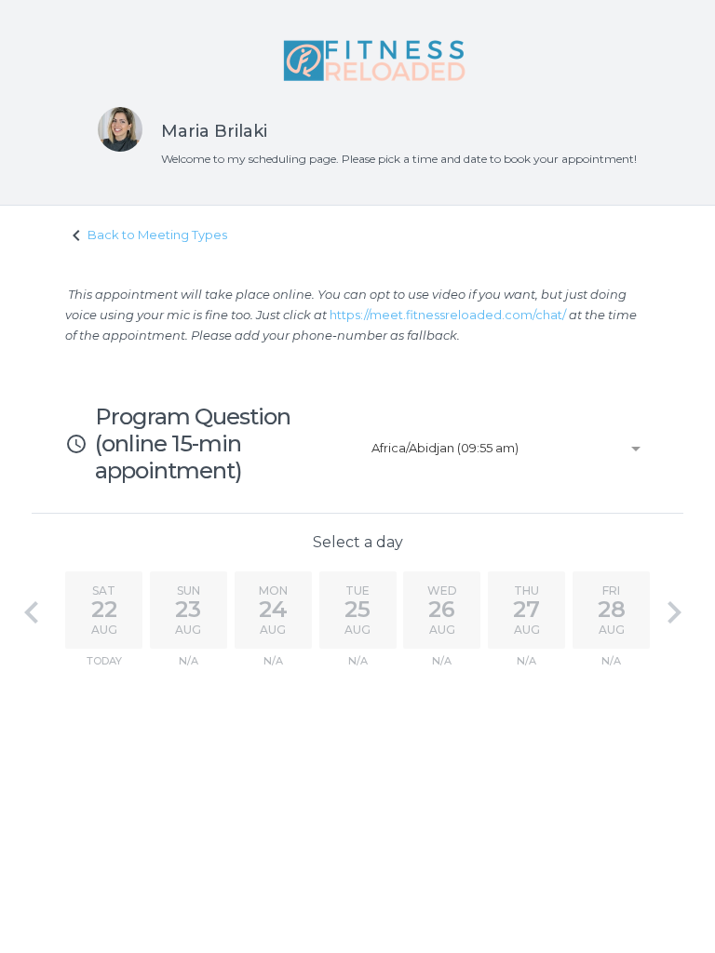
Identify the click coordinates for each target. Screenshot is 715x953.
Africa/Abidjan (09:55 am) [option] (445, 447)
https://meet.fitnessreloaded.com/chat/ (448, 314)
